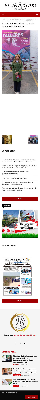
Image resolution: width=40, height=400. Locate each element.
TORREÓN (16, 386)
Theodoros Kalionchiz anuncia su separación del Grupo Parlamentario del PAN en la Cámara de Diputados (18, 161)
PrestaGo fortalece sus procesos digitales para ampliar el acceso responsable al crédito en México (19, 167)
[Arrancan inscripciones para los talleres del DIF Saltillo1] (20, 93)
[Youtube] (25, 343)
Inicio (3, 19)
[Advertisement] (20, 114)
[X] (20, 343)
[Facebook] (15, 343)
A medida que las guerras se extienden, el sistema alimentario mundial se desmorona (17, 183)
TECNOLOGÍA (17, 375)
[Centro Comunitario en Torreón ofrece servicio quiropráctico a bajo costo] (7, 382)
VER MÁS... (20, 199)
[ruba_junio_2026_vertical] (20, 237)
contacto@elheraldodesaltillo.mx (24, 335)
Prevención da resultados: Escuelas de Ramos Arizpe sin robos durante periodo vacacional (19, 189)
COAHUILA (16, 364)
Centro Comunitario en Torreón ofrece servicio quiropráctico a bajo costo (16, 173)
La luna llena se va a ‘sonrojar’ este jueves (14, 178)
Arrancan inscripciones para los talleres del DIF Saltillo (22, 19)
